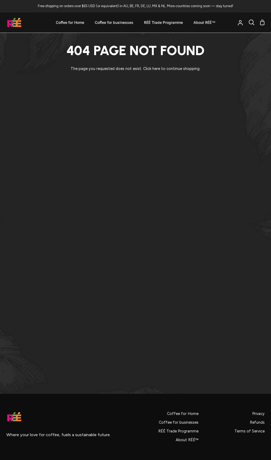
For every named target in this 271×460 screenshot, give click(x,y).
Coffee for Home (182, 413)
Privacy (258, 413)
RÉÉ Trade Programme (178, 431)
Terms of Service (249, 431)
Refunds (257, 422)
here (156, 68)
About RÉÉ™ (187, 439)
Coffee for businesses (178, 422)
